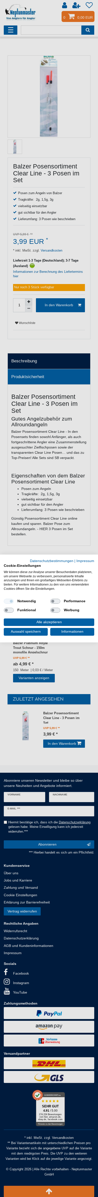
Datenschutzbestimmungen (51, 561)
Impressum (85, 561)
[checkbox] (9, 601)
